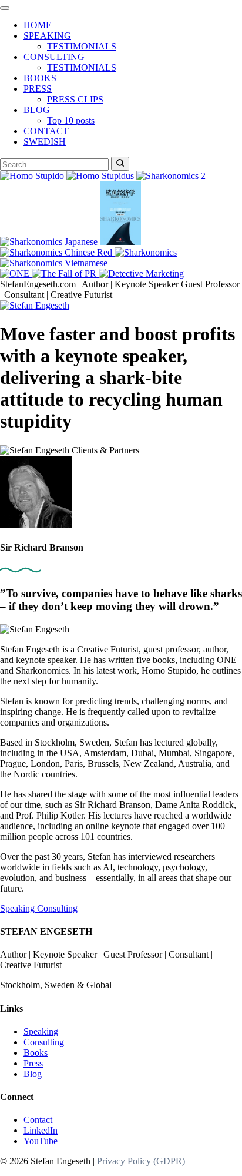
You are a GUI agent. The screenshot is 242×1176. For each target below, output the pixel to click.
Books (35, 1053)
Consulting (57, 908)
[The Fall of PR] (65, 274)
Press (33, 1063)
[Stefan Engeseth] (34, 305)
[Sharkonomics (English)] (146, 252)
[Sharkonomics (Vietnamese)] (53, 263)
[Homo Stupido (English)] (33, 176)
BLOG (36, 110)
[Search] (120, 164)
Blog (32, 1074)
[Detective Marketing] (141, 274)
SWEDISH (44, 142)
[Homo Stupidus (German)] (101, 176)
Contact (37, 1120)
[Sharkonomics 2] (171, 176)
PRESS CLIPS (75, 99)
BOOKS (39, 78)
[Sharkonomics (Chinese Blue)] (120, 242)
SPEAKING (47, 36)
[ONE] (16, 274)
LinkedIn (40, 1130)
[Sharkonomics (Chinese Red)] (57, 252)
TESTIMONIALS (81, 46)
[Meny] (4, 8)
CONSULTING (54, 57)
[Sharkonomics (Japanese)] (50, 242)
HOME (37, 25)
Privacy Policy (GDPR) (141, 1161)
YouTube (40, 1141)
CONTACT (46, 131)
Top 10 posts (71, 120)
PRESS (37, 89)
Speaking (18, 908)
